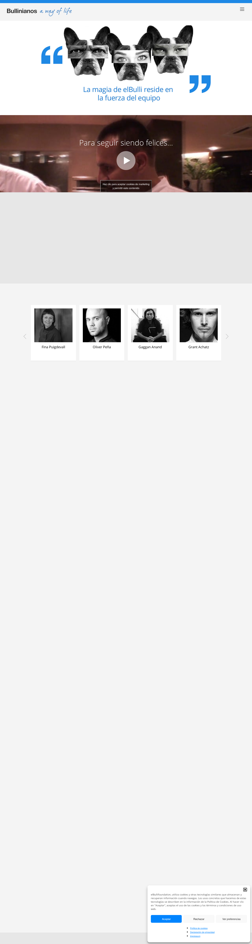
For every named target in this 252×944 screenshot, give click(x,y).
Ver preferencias (231, 919)
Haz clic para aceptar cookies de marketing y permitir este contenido (126, 186)
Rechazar (198, 919)
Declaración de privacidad (202, 932)
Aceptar (166, 919)
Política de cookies (199, 928)
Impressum (195, 936)
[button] (245, 889)
